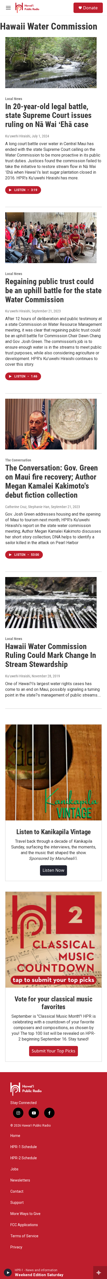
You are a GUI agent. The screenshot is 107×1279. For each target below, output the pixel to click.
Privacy (16, 1247)
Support (17, 1203)
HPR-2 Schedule (23, 1158)
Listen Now (53, 870)
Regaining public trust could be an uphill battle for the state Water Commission (53, 290)
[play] (8, 1272)
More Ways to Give (25, 1214)
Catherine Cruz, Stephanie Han (27, 507)
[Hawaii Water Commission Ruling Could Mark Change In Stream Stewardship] (51, 602)
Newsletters (20, 1180)
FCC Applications (24, 1225)
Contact (16, 1191)
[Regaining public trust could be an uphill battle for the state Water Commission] (51, 237)
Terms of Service (24, 1236)
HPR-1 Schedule (23, 1147)
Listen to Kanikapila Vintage (53, 832)
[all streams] (100, 1272)
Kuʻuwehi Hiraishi (17, 136)
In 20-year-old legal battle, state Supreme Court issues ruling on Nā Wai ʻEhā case (48, 115)
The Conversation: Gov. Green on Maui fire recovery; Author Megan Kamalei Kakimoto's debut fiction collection (51, 481)
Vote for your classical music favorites (53, 1003)
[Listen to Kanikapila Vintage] (53, 772)
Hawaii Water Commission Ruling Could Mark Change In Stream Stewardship (50, 655)
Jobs (14, 1169)
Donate (90, 7)
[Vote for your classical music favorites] (53, 940)
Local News (13, 99)
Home (15, 1136)
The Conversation (18, 460)
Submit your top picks (53, 1051)
